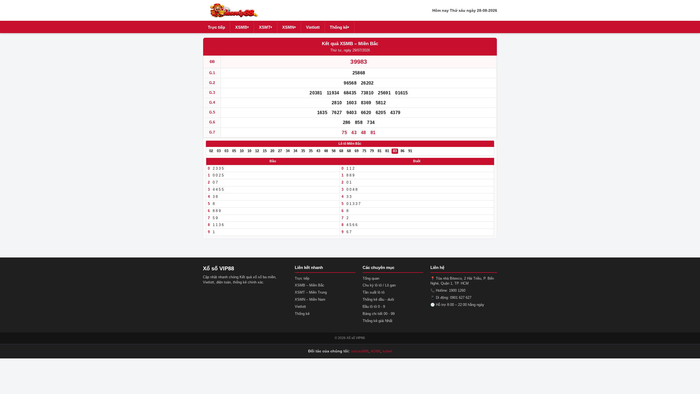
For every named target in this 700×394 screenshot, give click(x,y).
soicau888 (360, 351)
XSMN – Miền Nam (310, 299)
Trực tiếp (216, 27)
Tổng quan (371, 278)
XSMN (289, 27)
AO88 (375, 351)
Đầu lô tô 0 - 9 (374, 307)
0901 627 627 (460, 298)
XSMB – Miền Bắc (309, 285)
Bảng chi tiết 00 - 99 (379, 314)
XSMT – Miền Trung (311, 292)
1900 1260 (457, 290)
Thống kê (339, 27)
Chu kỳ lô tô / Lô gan (379, 285)
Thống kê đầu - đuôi (378, 299)
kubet (387, 351)
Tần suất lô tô (373, 292)
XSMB (242, 27)
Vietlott (313, 27)
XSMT (265, 27)
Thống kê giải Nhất (377, 321)
